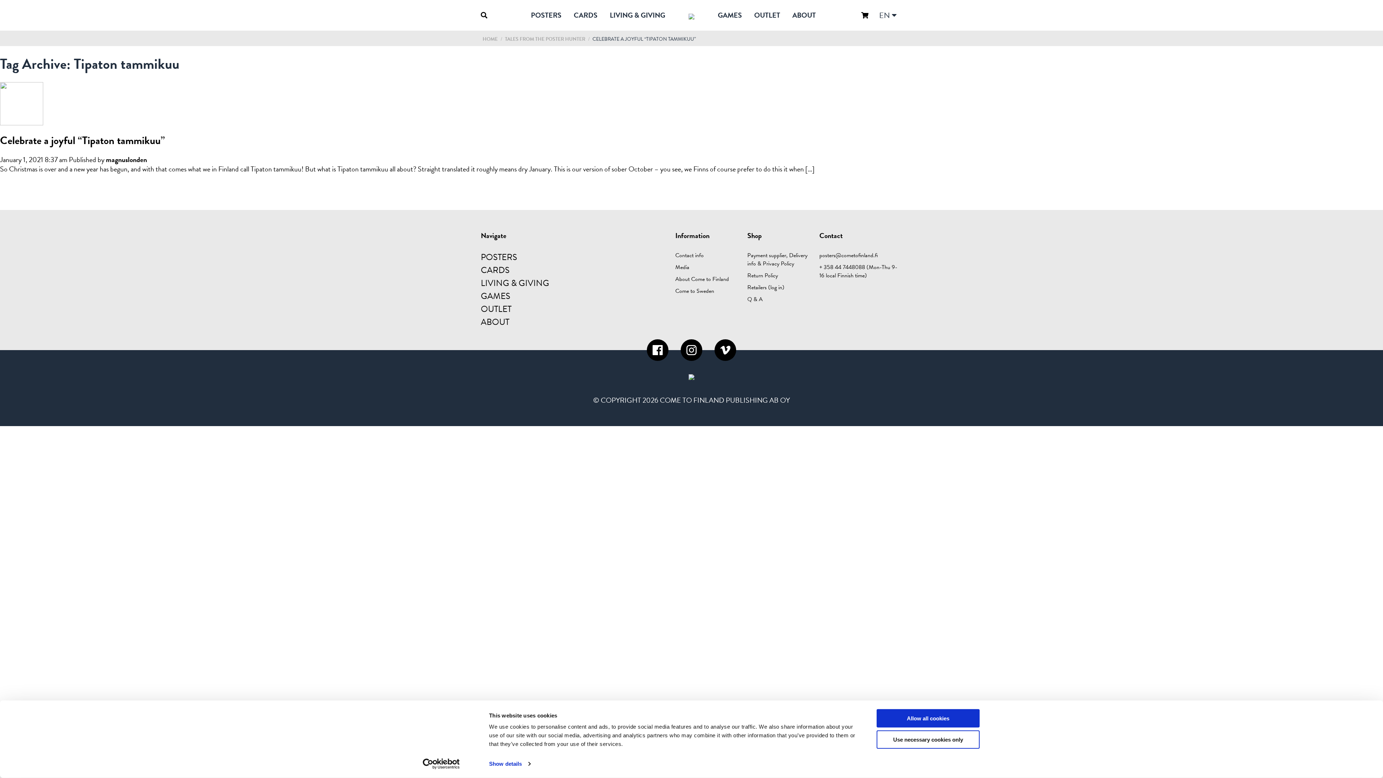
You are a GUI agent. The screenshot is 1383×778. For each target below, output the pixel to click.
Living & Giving (637, 15)
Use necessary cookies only (928, 740)
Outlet (767, 15)
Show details (505, 764)
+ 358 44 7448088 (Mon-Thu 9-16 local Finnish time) (858, 271)
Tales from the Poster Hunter (545, 39)
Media (682, 267)
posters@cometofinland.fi (848, 255)
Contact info (689, 255)
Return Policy (762, 275)
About (804, 15)
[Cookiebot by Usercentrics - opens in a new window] (441, 764)
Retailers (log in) (765, 287)
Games (730, 15)
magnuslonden (126, 159)
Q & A (755, 299)
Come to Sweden (694, 291)
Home (490, 39)
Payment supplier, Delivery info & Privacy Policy (777, 259)
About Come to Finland (702, 279)
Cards (585, 15)
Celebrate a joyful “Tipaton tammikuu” (82, 140)
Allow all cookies (928, 718)
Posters (546, 15)
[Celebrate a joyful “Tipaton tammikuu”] (21, 121)
